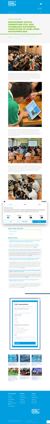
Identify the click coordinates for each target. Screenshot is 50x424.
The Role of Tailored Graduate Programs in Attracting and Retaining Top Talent (25, 363)
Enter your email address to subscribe (21, 308)
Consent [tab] (10, 204)
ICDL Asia (22, 399)
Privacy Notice (11, 399)
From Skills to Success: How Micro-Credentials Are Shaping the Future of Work (13, 363)
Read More (35, 247)
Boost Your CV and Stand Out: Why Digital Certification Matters (37, 363)
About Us (10, 395)
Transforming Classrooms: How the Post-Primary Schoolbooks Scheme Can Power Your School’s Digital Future (13, 378)
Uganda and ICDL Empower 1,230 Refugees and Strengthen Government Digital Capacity (36, 377)
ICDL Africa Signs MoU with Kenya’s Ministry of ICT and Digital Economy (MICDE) (24, 377)
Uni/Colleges (17, 38)
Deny (11, 221)
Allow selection (25, 221)
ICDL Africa (22, 395)
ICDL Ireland (22, 403)
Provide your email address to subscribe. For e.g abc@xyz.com (22, 313)
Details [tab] (25, 204)
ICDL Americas (23, 397)
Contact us (10, 397)
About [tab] (40, 204)
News (20, 19)
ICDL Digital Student (13, 19)
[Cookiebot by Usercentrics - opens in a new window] (42, 201)
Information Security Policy (12, 404)
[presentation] (13, 358)
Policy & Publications (29, 420)
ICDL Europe (22, 401)
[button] (38, 8)
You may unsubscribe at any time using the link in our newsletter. (22, 339)
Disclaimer (10, 401)
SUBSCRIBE (17, 343)
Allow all (39, 221)
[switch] (19, 217)
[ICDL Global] (12, 4)
